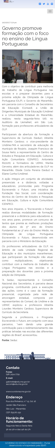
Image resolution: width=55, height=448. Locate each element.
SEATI (43, 445)
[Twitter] (43, 3)
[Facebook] (39, 3)
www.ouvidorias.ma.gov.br (18, 391)
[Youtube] (47, 3)
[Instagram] (51, 3)
